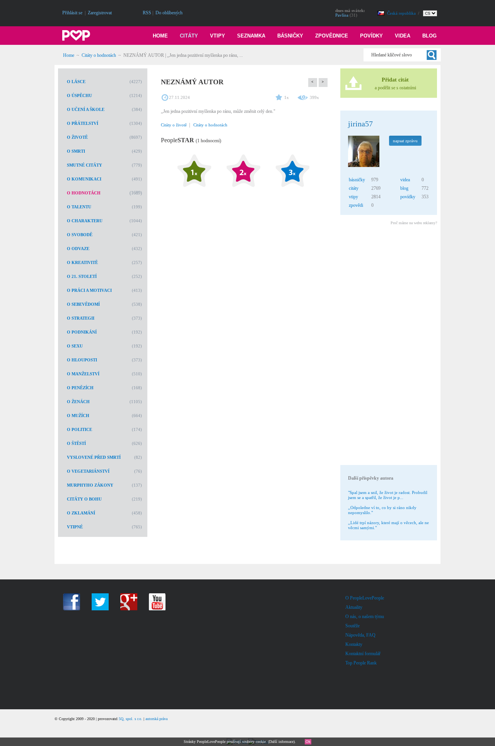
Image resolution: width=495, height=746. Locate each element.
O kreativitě (82, 262)
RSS (147, 12)
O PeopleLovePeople (364, 598)
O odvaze (78, 248)
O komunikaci (84, 179)
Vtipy (217, 36)
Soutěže (352, 625)
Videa (402, 36)
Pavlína (341, 15)
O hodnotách (84, 193)
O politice (79, 429)
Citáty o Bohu (84, 499)
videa (405, 179)
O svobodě (79, 234)
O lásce (76, 81)
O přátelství (82, 123)
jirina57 (360, 123)
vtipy (353, 196)
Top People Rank (361, 663)
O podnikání (82, 332)
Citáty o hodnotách (99, 55)
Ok (308, 741)
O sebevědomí (83, 304)
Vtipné (75, 527)
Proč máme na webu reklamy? (414, 223)
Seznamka (251, 36)
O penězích (80, 387)
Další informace (281, 741)
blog (404, 188)
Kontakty (353, 644)
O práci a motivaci (89, 290)
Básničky (290, 36)
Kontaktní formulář (363, 653)
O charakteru (84, 220)
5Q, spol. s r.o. (130, 719)
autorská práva (156, 719)
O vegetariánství (88, 471)
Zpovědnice (331, 36)
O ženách (78, 401)
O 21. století (82, 276)
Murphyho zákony (90, 485)
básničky (357, 179)
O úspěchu (79, 95)
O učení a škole (85, 109)
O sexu (75, 346)
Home (160, 36)
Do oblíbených (169, 12)
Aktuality (353, 607)
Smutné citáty (84, 165)
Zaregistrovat (100, 12)
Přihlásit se (72, 12)
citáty (353, 188)
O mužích (78, 415)
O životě (77, 137)
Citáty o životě (174, 125)
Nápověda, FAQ (360, 635)
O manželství (83, 373)
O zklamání (81, 513)
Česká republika (402, 13)
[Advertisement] (388, 346)
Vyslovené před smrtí (94, 457)
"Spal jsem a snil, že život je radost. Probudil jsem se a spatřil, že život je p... (387, 495)
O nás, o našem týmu (364, 616)
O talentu (79, 206)
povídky (407, 196)
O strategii (80, 318)
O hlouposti (82, 360)
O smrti (76, 151)
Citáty (189, 36)
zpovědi (356, 205)
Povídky (371, 36)
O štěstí (76, 443)
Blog (429, 36)
